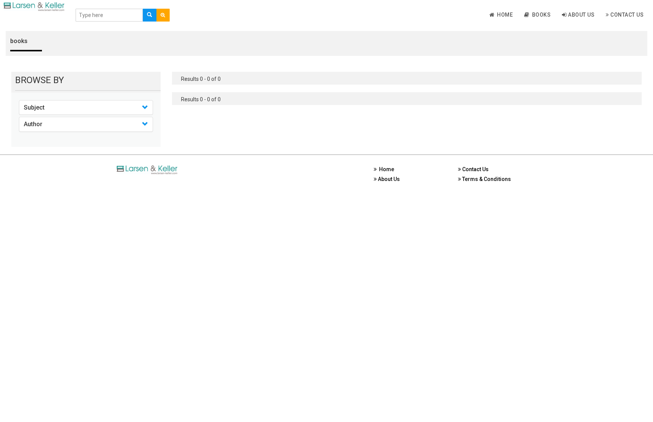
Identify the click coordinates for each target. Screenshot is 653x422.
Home (503, 15)
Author (33, 124)
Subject (34, 107)
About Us (581, 15)
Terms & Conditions (486, 179)
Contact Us (626, 15)
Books (540, 15)
